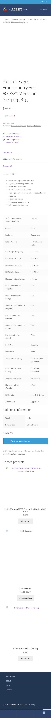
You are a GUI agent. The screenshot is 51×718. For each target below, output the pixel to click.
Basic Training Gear (18, 126)
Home (7, 19)
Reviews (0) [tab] (7, 166)
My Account (43, 2)
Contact (9, 690)
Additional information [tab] (12, 159)
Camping (22, 19)
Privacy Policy (29, 704)
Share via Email (12, 142)
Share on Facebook (13, 136)
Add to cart (25, 521)
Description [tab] (7, 152)
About (8, 680)
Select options (25, 598)
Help (8, 685)
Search (25, 714)
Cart (39, 712)
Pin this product (13, 139)
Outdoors (14, 19)
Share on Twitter (13, 133)
